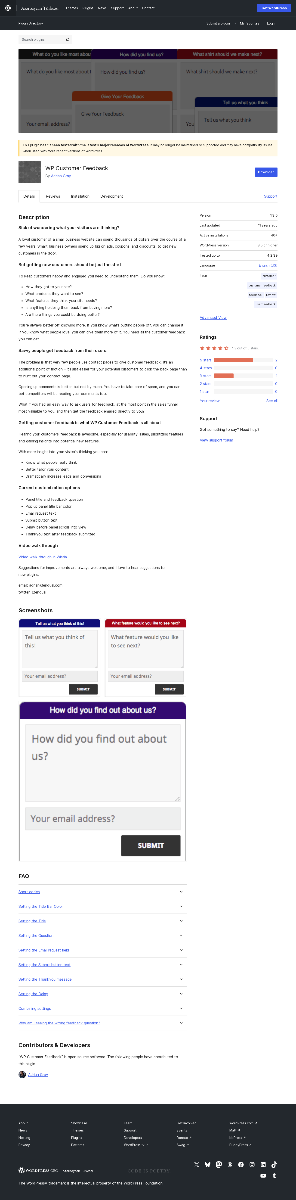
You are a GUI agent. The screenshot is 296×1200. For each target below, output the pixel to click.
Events (182, 1130)
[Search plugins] (67, 39)
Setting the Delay (33, 994)
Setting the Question (35, 935)
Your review (210, 400)
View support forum (216, 440)
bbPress (237, 1138)
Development (111, 196)
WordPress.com (243, 1123)
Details (29, 196)
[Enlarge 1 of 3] (94, 624)
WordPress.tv (136, 1145)
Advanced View (213, 317)
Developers (133, 1138)
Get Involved (187, 1123)
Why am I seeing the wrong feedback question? (59, 1023)
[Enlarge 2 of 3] (180, 624)
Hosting (24, 1138)
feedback (255, 295)
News (22, 1130)
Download (266, 172)
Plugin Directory (30, 23)
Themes (77, 1130)
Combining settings (34, 1008)
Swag (183, 1145)
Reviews (53, 196)
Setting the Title (32, 921)
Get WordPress (274, 8)
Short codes (29, 892)
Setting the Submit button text (44, 965)
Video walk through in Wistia (42, 557)
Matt (234, 1130)
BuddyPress (240, 1145)
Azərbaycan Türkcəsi (78, 1171)
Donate (184, 1138)
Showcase (79, 1123)
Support (271, 196)
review (271, 295)
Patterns (77, 1145)
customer (269, 276)
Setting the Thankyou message (45, 979)
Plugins (76, 1138)
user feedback (266, 304)
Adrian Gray (61, 176)
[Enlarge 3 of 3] (180, 707)
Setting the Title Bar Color (40, 906)
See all (272, 400)
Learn (128, 1123)
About (23, 1123)
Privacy (24, 1145)
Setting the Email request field (43, 950)
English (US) (268, 265)
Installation (80, 196)
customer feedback (262, 285)
